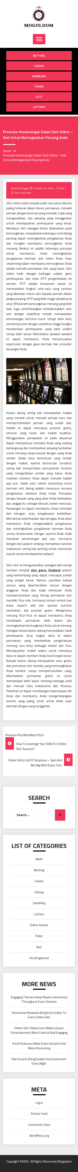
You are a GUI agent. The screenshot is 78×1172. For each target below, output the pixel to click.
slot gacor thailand (45, 570)
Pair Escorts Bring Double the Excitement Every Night (39, 1061)
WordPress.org (39, 1135)
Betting (39, 55)
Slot (39, 96)
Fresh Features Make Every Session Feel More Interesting (39, 1045)
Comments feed (39, 1124)
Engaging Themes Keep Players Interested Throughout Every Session (39, 999)
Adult (39, 859)
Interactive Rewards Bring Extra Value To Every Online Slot (39, 1015)
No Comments (23, 193)
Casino (39, 66)
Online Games (39, 925)
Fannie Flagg (20, 188)
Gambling (39, 76)
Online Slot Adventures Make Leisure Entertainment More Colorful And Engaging (39, 1030)
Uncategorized (39, 958)
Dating (39, 892)
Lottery (39, 107)
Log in (39, 1102)
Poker (39, 86)
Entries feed (39, 1113)
